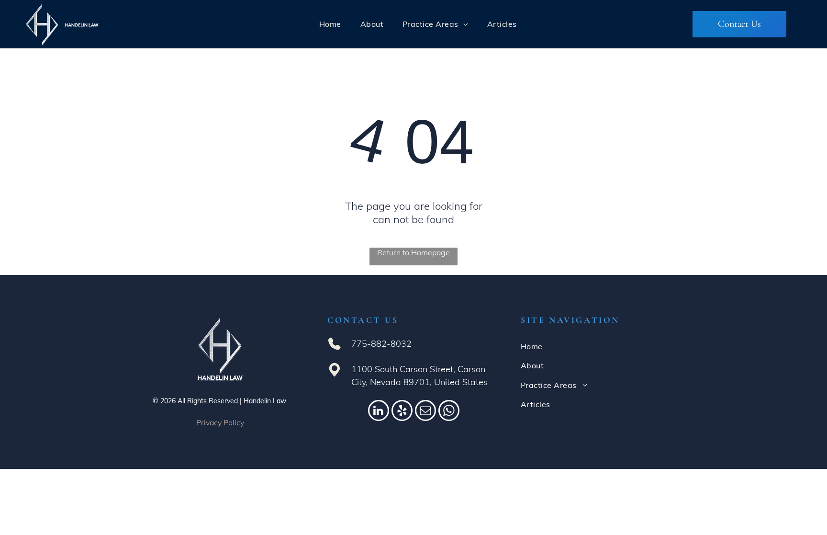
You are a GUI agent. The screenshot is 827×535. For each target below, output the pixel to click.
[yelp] (402, 411)
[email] (425, 411)
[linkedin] (378, 411)
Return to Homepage (413, 252)
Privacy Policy (220, 422)
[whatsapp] (448, 411)
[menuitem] (330, 24)
